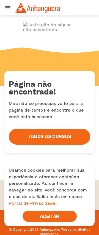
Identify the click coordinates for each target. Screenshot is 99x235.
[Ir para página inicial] (38, 7)
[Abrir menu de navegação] (7, 7)
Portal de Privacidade (32, 203)
